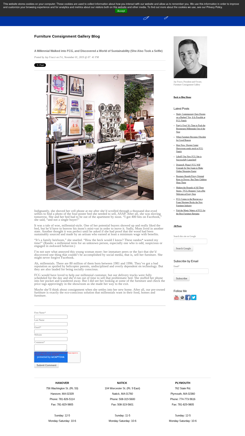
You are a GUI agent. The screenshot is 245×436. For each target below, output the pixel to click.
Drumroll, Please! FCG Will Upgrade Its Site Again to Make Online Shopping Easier (189, 168)
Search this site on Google (185, 236)
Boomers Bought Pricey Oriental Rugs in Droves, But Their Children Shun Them (191, 179)
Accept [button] (121, 11)
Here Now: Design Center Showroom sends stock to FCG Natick (189, 148)
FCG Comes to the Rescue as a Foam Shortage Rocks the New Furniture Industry (189, 202)
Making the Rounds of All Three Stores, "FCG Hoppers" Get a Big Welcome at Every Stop (190, 191)
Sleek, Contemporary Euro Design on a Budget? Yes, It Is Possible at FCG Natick (190, 117)
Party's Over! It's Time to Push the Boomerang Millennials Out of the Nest (190, 128)
